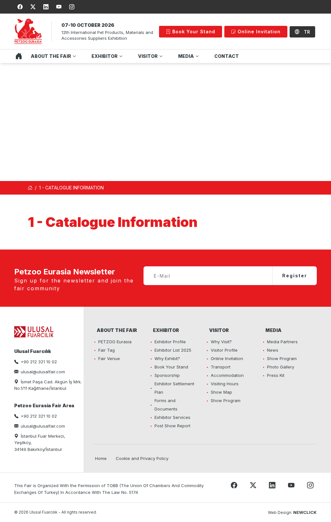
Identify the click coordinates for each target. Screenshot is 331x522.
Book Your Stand (193, 31)
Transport (220, 366)
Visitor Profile (224, 350)
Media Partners (282, 341)
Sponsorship (167, 375)
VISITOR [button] (148, 56)
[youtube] (59, 7)
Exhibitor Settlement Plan (174, 388)
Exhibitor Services (172, 417)
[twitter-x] (33, 7)
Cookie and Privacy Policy (142, 458)
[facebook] (20, 7)
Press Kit (275, 375)
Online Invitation (258, 31)
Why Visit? (221, 341)
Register (294, 275)
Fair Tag (106, 350)
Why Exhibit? (167, 358)
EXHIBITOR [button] (104, 56)
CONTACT (226, 56)
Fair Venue (109, 358)
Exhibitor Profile (170, 341)
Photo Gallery (280, 366)
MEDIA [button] (186, 56)
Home (101, 458)
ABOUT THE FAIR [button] (51, 56)
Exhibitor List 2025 (173, 350)
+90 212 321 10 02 (39, 361)
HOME (17, 56)
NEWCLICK (305, 512)
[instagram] (72, 7)
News (272, 350)
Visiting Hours (225, 383)
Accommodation (227, 375)
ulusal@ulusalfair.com (43, 371)
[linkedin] (46, 7)
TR (306, 32)
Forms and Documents (166, 404)
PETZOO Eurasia (115, 341)
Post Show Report (172, 425)
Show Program (225, 400)
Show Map (221, 392)
